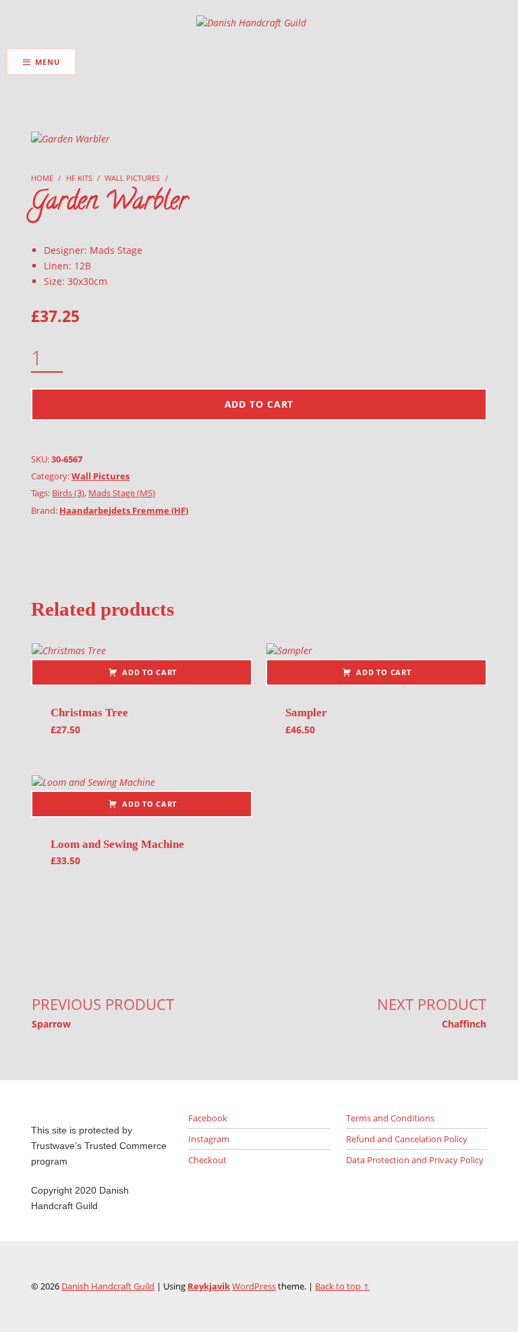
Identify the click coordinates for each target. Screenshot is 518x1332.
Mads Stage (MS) (121, 493)
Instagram (208, 1139)
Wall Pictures (132, 178)
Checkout (207, 1160)
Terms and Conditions (390, 1118)
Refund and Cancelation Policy (406, 1139)
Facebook (207, 1118)
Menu (47, 62)
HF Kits (79, 178)
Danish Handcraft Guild (107, 1286)
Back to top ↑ (342, 1286)
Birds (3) (68, 493)
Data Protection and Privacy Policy (415, 1160)
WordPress (254, 1286)
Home (42, 178)
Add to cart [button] (149, 672)
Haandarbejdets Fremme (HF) (123, 510)
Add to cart (259, 404)
